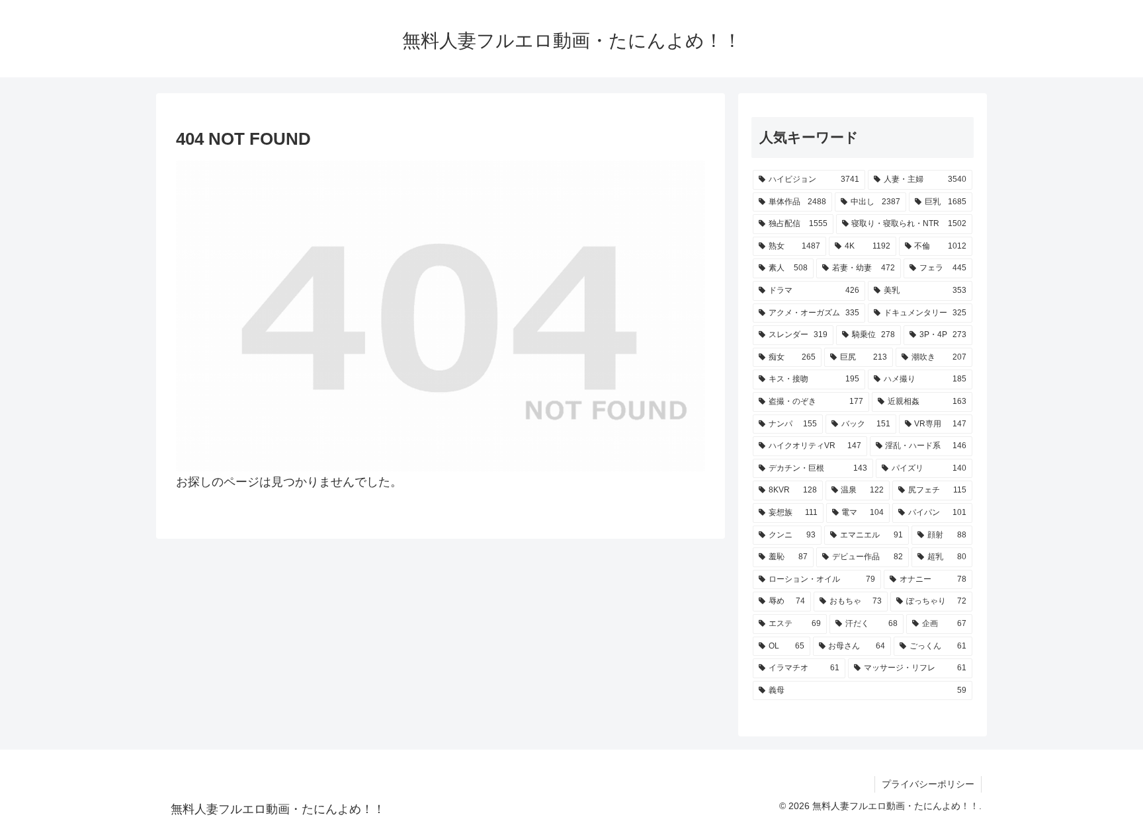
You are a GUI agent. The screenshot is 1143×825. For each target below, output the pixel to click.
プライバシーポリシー (928, 784)
